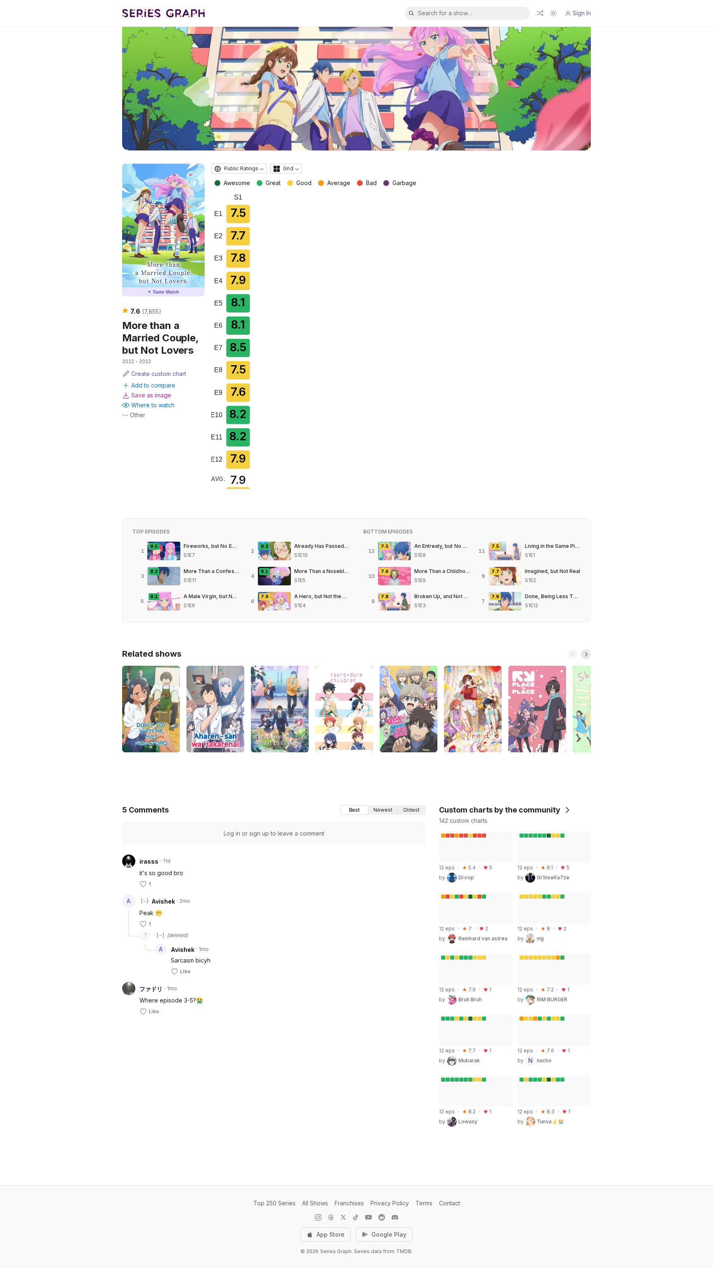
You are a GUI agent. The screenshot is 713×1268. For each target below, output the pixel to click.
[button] (128, 920)
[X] (343, 1217)
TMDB (403, 1251)
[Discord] (395, 1217)
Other (137, 414)
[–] (144, 901)
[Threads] (331, 1217)
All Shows (315, 1203)
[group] (383, 810)
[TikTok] (356, 1217)
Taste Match (163, 291)
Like (185, 971)
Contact (449, 1203)
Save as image (151, 395)
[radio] (354, 810)
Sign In (582, 12)
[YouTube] (368, 1217)
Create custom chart (158, 373)
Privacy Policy (390, 1203)
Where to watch (153, 405)
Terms (424, 1203)
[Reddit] (381, 1217)
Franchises (349, 1203)
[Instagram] (318, 1217)
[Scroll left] (573, 654)
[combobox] (239, 169)
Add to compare (153, 385)
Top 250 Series (274, 1203)
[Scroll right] (586, 654)
